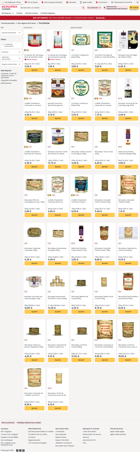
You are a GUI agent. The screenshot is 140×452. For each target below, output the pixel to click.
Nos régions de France (27, 23)
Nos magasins (6, 431)
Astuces (86, 437)
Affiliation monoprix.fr (64, 443)
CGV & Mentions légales (37, 443)
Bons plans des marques (65, 446)
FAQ (84, 443)
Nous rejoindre (61, 434)
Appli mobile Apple (117, 431)
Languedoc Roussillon (9, 80)
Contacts (31, 437)
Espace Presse (61, 437)
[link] (29, 422)
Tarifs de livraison (89, 431)
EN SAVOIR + (100, 18)
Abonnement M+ (89, 440)
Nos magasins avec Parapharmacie (8, 444)
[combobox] (50, 8)
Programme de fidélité (9, 437)
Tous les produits (8, 23)
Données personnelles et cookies (40, 431)
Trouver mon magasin (9, 434)
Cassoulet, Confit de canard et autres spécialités (9, 75)
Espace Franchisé (62, 440)
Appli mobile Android (118, 434)
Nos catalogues (7, 440)
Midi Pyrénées (6, 83)
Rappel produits (34, 440)
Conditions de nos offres (37, 434)
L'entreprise (60, 431)
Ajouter (35, 70)
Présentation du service (92, 434)
